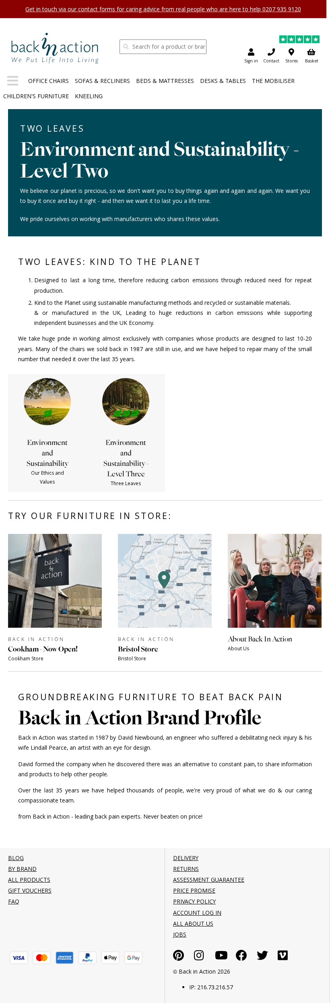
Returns (186, 869)
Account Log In (197, 912)
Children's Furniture (36, 96)
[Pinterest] (178, 957)
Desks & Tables (223, 81)
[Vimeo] (283, 957)
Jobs (179, 934)
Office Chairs (48, 81)
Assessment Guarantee (208, 879)
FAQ (13, 901)
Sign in (251, 61)
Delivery (185, 858)
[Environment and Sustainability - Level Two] (54, 47)
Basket (311, 61)
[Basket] (18, 958)
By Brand (22, 869)
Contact (271, 61)
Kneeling (89, 96)
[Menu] (12, 82)
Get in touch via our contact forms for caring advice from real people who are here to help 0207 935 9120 (163, 9)
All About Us (193, 923)
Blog (16, 858)
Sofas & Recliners (102, 81)
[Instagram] (199, 957)
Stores (291, 61)
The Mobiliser (273, 81)
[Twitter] (262, 957)
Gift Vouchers (30, 890)
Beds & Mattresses (165, 81)
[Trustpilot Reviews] (299, 40)
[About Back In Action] (275, 660)
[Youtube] (221, 957)
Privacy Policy (194, 901)
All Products (29, 879)
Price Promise (194, 890)
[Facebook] (241, 957)
